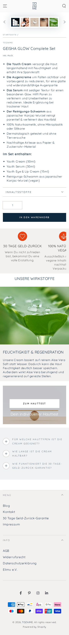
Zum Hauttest (34, 403)
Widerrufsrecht (14, 557)
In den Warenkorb (34, 217)
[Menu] (5, 6)
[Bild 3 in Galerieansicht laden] (34, 22)
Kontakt (9, 512)
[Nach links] (4, 22)
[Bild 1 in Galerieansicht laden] (15, 22)
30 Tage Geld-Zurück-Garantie (26, 518)
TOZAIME (27, 622)
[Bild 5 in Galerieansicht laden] (53, 22)
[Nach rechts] (64, 22)
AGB (6, 551)
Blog (6, 506)
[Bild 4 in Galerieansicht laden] (44, 22)
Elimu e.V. (10, 569)
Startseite (9, 35)
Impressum (11, 524)
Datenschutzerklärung (20, 563)
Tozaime (8, 42)
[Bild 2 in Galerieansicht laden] (25, 22)
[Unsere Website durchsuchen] (64, 6)
